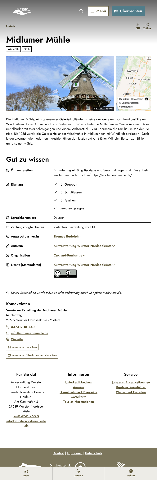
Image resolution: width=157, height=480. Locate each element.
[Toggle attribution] (146, 99)
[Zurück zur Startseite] (22, 11)
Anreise (78, 387)
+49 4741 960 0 (26, 416)
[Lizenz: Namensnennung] (65, 276)
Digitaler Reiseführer (131, 387)
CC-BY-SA (109, 109)
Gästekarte (78, 397)
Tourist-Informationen (78, 401)
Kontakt (58, 453)
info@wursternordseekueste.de (26, 423)
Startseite (11, 26)
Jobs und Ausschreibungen (131, 382)
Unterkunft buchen (78, 382)
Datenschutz (93, 453)
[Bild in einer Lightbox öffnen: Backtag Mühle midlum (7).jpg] (60, 83)
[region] (133, 83)
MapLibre (124, 99)
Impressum (75, 453)
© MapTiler (137, 99)
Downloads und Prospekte (78, 392)
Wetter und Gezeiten (131, 392)
